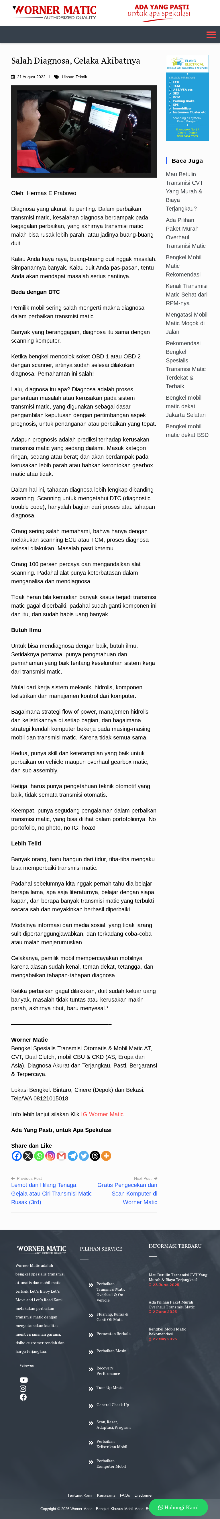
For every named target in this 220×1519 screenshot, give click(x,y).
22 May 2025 (165, 1339)
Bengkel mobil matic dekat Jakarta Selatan (186, 406)
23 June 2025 (166, 1285)
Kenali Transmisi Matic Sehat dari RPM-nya (186, 294)
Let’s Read (43, 1299)
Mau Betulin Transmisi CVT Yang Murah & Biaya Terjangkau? (184, 191)
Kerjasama (106, 1495)
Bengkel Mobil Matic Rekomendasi (167, 1331)
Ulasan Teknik (74, 76)
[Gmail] (61, 1156)
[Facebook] (17, 1156)
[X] (28, 1156)
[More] (106, 1156)
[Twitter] (84, 1156)
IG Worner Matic (102, 1114)
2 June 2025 (165, 1312)
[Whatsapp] (39, 1156)
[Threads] (95, 1156)
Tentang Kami (79, 1495)
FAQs (125, 1495)
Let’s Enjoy (40, 1291)
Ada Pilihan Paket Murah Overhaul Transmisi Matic (172, 1304)
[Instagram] (50, 1156)
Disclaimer (144, 1495)
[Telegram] (73, 1156)
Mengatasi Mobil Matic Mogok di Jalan (186, 323)
